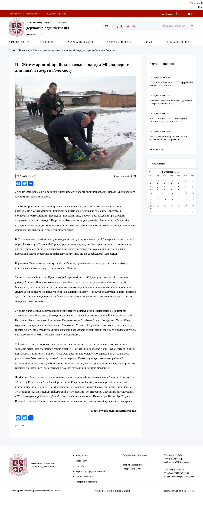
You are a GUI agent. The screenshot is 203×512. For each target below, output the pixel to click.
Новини (23, 50)
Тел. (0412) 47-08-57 (174, 469)
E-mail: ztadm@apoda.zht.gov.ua (179, 476)
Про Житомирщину (85, 476)
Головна (12, 50)
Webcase (190, 490)
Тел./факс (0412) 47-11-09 (176, 473)
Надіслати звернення (56, 13)
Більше (149, 41)
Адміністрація (17, 41)
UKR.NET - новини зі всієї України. (113, 490)
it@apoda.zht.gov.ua (132, 468)
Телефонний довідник (86, 481)
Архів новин (158, 163)
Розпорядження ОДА (118, 41)
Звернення (46, 41)
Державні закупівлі (179, 41)
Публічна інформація (79, 41)
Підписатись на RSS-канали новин (24, 13)
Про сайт (79, 465)
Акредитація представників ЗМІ (90, 471)
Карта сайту (81, 460)
